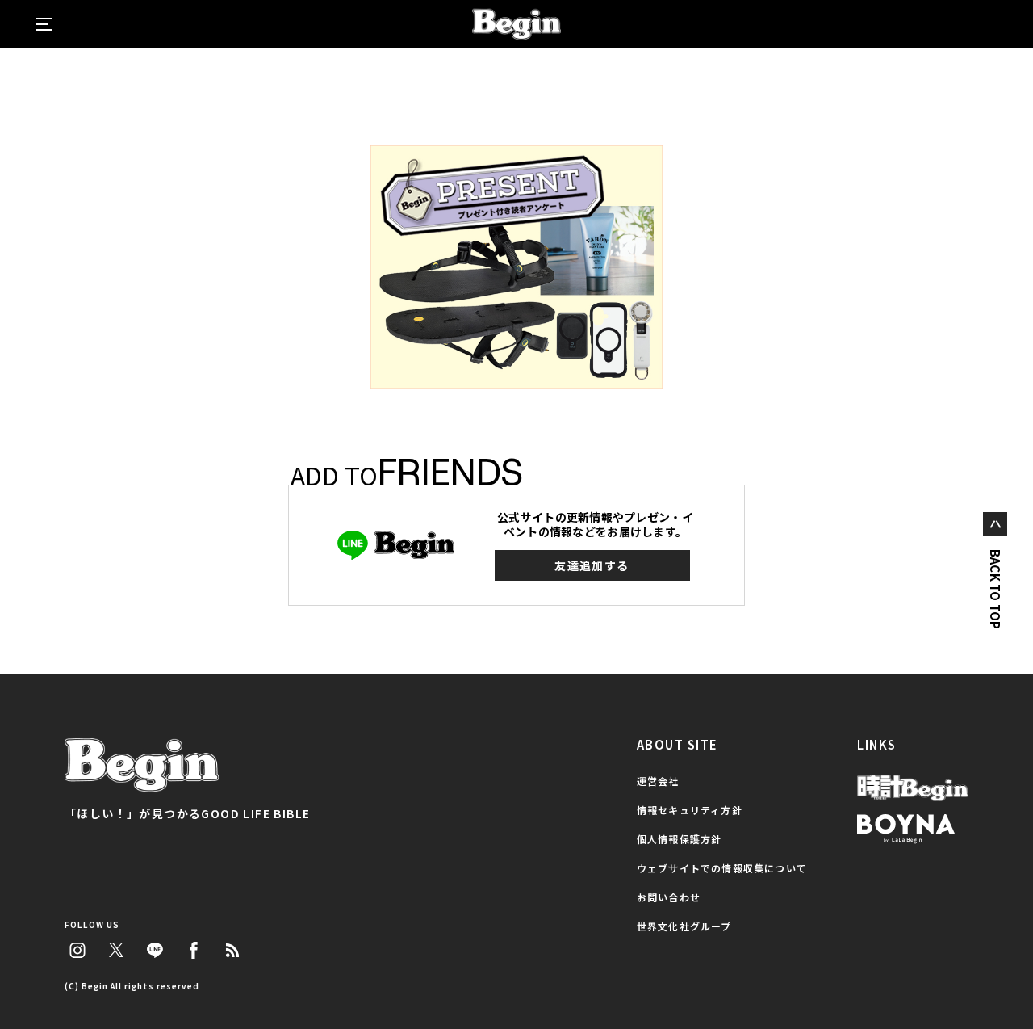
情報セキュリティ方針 (689, 810)
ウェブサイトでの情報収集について (722, 868)
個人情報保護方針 (679, 839)
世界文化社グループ (684, 926)
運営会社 (658, 781)
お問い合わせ (669, 897)
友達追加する (591, 565)
